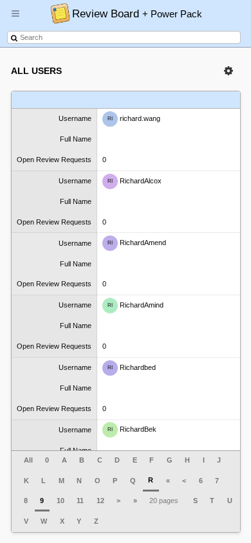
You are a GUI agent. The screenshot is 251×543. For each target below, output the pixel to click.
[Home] (57, 13)
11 (80, 500)
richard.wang (133, 118)
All (28, 460)
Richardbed (131, 367)
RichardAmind (135, 305)
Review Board (137, 13)
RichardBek (131, 429)
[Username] (51, 100)
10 (60, 500)
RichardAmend (136, 242)
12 (100, 500)
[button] (15, 18)
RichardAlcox (134, 180)
